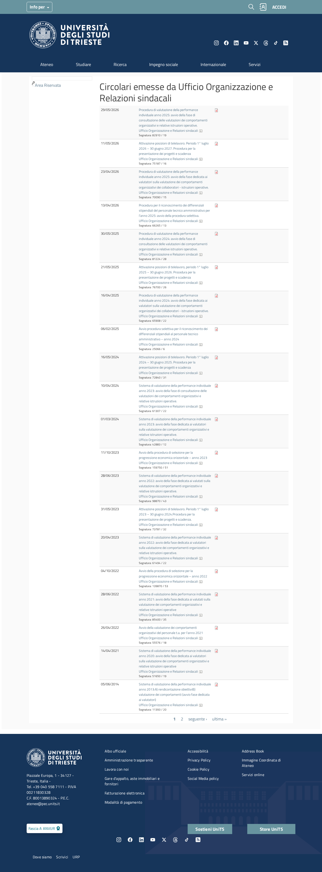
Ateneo (46, 64)
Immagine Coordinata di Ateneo (261, 762)
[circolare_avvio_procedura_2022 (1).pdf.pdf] (216, 570)
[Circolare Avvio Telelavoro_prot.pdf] (216, 508)
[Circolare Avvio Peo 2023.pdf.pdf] (216, 452)
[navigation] (62, 82)
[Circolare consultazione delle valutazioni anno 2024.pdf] (216, 233)
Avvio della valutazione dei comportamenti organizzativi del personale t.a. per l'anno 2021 (171, 630)
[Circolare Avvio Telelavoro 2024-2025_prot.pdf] (216, 356)
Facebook (226, 43)
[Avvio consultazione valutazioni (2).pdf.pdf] (216, 475)
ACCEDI (279, 7)
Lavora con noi (117, 769)
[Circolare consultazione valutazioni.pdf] (216, 594)
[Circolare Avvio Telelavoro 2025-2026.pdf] (216, 266)
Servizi (254, 64)
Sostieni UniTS (209, 829)
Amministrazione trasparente (129, 760)
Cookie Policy (198, 769)
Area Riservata (48, 85)
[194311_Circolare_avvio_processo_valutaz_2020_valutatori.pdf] (216, 650)
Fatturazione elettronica (124, 793)
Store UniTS (271, 829)
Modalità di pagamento (123, 802)
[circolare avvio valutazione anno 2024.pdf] (216, 295)
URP (76, 857)
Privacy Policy (199, 760)
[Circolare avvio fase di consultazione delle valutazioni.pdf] (216, 385)
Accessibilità (198, 751)
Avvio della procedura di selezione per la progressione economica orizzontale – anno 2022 (173, 573)
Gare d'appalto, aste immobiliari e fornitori (132, 781)
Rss (286, 43)
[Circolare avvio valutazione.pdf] (216, 171)
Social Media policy (203, 778)
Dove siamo (42, 857)
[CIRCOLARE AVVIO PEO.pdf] (216, 205)
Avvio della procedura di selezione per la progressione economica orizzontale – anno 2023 (173, 455)
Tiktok (276, 43)
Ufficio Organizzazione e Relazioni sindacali (168, 130)
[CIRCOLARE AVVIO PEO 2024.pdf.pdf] (216, 328)
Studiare (83, 64)
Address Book (253, 751)
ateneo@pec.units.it (43, 803)
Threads (266, 43)
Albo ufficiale (115, 751)
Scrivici (62, 857)
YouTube (246, 43)
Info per (38, 6)
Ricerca (120, 64)
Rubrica (262, 7)
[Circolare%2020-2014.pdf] (216, 684)
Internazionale (213, 64)
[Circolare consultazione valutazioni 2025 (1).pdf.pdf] (216, 109)
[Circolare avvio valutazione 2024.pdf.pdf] (216, 418)
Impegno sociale (163, 64)
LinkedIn (236, 43)
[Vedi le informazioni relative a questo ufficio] (200, 130)
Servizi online (253, 774)
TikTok (186, 840)
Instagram (216, 43)
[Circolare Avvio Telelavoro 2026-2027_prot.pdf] (216, 143)
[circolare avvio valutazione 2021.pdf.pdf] (216, 627)
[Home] (69, 36)
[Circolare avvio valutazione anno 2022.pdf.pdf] (216, 537)
